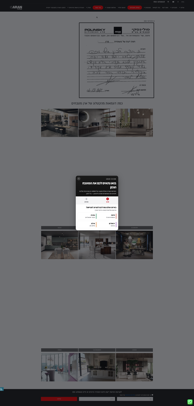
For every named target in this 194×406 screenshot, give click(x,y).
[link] (2, 389)
